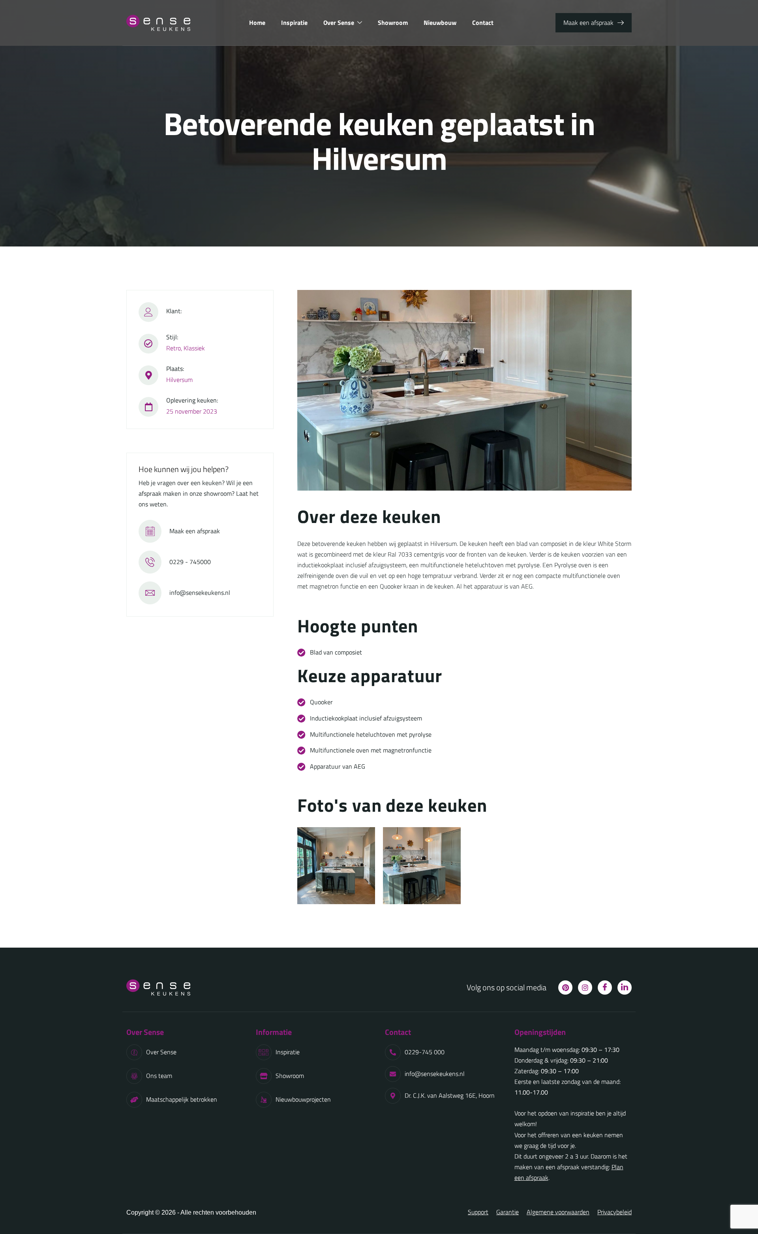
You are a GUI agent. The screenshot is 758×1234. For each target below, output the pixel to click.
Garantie (507, 1212)
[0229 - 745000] (150, 562)
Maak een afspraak (194, 531)
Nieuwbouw (440, 22)
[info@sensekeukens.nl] (150, 592)
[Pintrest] (565, 987)
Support (478, 1212)
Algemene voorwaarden (558, 1212)
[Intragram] (585, 987)
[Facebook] (605, 987)
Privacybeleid (614, 1212)
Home (257, 22)
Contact (482, 22)
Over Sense (338, 22)
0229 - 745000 (190, 561)
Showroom (393, 22)
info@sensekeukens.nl (199, 592)
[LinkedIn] (624, 987)
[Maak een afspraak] (150, 531)
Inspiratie (294, 22)
